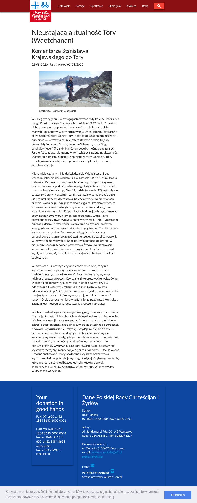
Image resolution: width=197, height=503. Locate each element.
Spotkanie (96, 6)
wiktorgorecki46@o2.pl (107, 452)
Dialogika (115, 6)
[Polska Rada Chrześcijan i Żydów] (40, 13)
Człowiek (64, 6)
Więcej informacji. (103, 497)
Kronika (131, 6)
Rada (145, 6)
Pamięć (80, 6)
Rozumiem (178, 494)
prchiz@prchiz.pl (92, 456)
